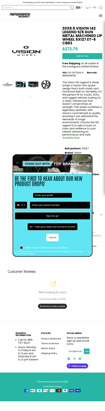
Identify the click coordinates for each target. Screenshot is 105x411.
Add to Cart (82, 56)
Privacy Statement (51, 338)
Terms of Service (50, 343)
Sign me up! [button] (52, 215)
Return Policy (48, 348)
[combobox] (21, 205)
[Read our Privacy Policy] (88, 252)
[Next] (30, 97)
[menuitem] (91, 7)
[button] (79, 7)
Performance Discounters (49, 381)
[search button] (71, 7)
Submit (52, 237)
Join (86, 351)
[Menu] (100, 15)
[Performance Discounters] (20, 15)
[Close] (89, 157)
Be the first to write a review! (52, 306)
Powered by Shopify (52, 386)
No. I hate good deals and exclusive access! (52, 226)
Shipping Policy (49, 353)
